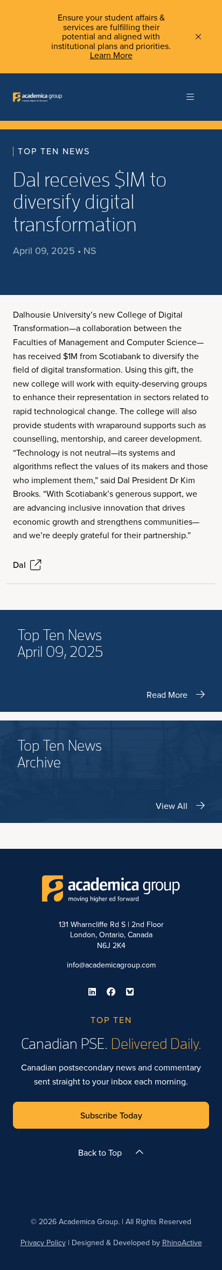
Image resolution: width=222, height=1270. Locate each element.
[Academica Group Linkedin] (92, 991)
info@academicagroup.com (111, 964)
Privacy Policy (43, 1242)
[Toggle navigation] (190, 97)
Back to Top (100, 1152)
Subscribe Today (111, 1115)
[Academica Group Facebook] (111, 991)
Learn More (111, 55)
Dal (19, 565)
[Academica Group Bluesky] (130, 991)
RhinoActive (182, 1242)
